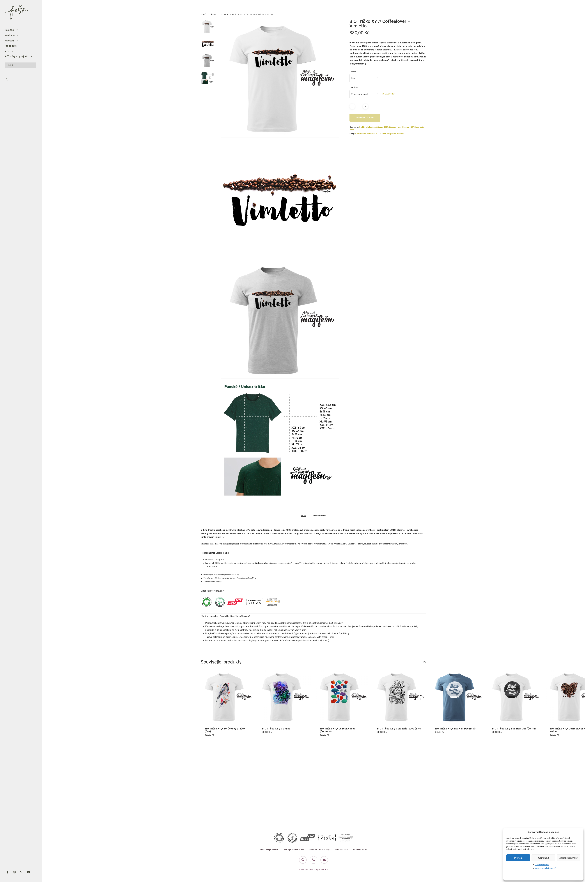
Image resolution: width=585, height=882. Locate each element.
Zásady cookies (542, 865)
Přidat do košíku (365, 117)
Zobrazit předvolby (568, 858)
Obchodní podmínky (269, 850)
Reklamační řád (341, 850)
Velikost (354, 87)
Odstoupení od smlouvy (293, 850)
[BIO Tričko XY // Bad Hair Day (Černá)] (514, 696)
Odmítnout (543, 858)
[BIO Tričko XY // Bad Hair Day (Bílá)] (457, 696)
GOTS (378, 134)
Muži (234, 14)
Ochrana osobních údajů (545, 868)
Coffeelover (360, 134)
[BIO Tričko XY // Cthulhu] (284, 696)
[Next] (420, 699)
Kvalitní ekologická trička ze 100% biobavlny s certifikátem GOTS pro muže (391, 127)
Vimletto (400, 134)
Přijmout (518, 858)
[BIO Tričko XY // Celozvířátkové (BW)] (399, 696)
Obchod (213, 14)
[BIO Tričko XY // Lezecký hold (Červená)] (342, 696)
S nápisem (391, 134)
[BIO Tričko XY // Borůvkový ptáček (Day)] (227, 696)
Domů (203, 14)
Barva (353, 71)
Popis (303, 516)
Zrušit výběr (390, 94)
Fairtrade (371, 134)
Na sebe (224, 14)
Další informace (319, 516)
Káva (384, 134)
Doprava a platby (360, 850)
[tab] (303, 515)
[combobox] (364, 78)
